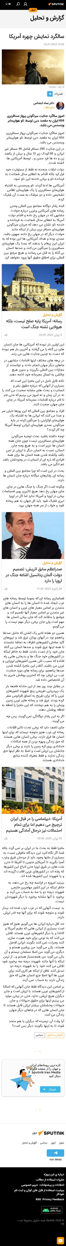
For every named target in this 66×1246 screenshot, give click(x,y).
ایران (53, 1143)
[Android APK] (51, 1210)
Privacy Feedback (53, 1199)
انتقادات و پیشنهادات (51, 1185)
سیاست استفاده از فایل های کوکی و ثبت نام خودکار (39, 1192)
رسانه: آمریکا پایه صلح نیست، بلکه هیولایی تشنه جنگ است (34, 324)
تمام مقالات (49, 107)
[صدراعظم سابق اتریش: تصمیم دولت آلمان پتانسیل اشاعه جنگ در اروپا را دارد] (33, 535)
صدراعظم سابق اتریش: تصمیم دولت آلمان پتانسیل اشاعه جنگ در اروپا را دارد (34, 575)
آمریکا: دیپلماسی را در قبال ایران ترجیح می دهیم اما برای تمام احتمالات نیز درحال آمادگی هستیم (34, 825)
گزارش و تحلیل (52, 315)
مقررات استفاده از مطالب (50, 1179)
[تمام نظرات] (60, 1240)
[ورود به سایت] (25, 4)
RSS (38, 1199)
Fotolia (52, 87)
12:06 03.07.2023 (54, 44)
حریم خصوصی (29, 1185)
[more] (6, 335)
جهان (61, 1143)
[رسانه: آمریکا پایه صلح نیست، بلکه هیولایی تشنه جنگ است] (33, 287)
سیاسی (39, 1035)
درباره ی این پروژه (54, 1174)
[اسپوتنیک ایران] (56, 6)
